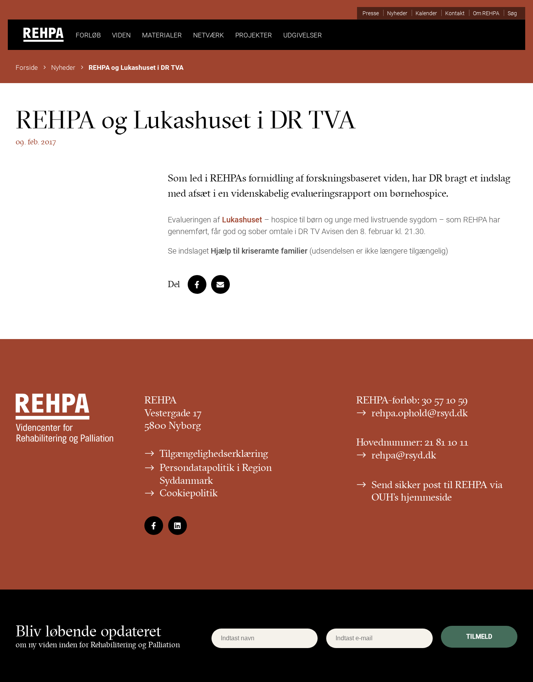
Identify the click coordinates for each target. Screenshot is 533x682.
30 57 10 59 (445, 400)
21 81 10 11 (446, 442)
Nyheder (63, 67)
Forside (27, 67)
